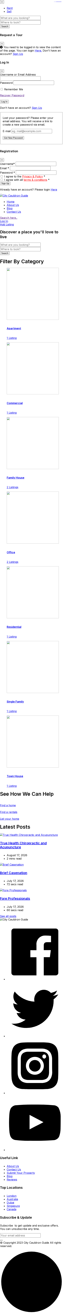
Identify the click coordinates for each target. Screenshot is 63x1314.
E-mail (7, 131)
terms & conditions (35, 179)
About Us (13, 205)
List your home (9, 818)
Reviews (12, 1179)
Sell (9, 11)
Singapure (13, 1206)
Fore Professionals (15, 898)
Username (7, 164)
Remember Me (13, 89)
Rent (10, 8)
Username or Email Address (18, 74)
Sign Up (18, 54)
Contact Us (14, 211)
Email (4, 168)
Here (54, 189)
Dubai (10, 1202)
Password (6, 82)
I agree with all (27, 179)
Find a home (8, 805)
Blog (9, 208)
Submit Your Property (21, 1172)
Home (10, 201)
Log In (4, 101)
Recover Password (12, 95)
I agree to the (24, 176)
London (11, 1195)
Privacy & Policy (32, 176)
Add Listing (7, 224)
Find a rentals (8, 812)
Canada (11, 1209)
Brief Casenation (13, 873)
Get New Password (13, 138)
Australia (12, 1199)
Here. (38, 50)
